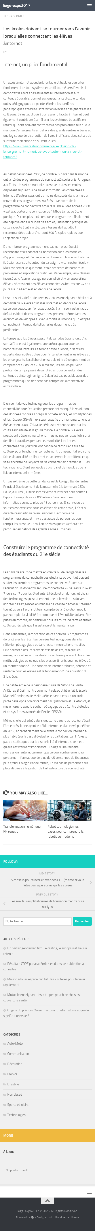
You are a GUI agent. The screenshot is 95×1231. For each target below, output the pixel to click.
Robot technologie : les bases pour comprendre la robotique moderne (65, 832)
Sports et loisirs (17, 1105)
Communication (18, 1054)
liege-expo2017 (16, 5)
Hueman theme (69, 1217)
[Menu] (89, 5)
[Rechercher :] (37, 921)
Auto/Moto (15, 1044)
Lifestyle (13, 1084)
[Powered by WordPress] (32, 1217)
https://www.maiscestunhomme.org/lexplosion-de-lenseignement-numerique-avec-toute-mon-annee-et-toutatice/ (42, 151)
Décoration (14, 1064)
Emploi (12, 1074)
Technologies (14, 16)
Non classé (14, 1094)
